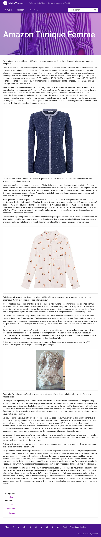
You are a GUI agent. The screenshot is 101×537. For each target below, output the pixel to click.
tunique (12, 513)
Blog (11, 497)
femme (12, 509)
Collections (34, 10)
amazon (12, 504)
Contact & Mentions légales (74, 527)
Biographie (21, 10)
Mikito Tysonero (16, 3)
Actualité (9, 10)
